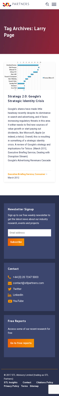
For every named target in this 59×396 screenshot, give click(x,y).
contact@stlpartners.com (28, 283)
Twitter (16, 288)
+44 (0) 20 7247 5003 (25, 277)
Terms (24, 386)
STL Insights (10, 382)
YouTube (18, 301)
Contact (27, 382)
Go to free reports (21, 343)
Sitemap (34, 386)
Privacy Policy (11, 386)
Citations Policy (44, 382)
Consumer (40, 174)
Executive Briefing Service (21, 174)
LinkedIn (17, 294)
